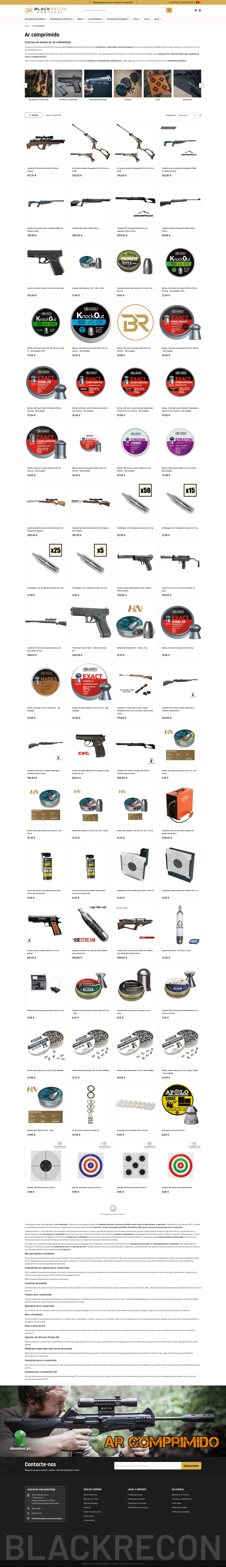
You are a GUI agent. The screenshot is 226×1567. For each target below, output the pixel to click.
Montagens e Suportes (61, 19)
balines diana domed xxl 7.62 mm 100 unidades (45, 1070)
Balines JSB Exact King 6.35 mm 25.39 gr (177, 648)
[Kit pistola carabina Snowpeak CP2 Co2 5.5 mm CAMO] (91, 142)
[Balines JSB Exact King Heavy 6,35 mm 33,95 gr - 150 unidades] (180, 322)
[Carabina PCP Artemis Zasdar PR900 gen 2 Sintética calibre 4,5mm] (46, 745)
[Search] (169, 10)
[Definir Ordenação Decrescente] (200, 115)
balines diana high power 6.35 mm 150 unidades (90, 1070)
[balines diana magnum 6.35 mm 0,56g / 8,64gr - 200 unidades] (180, 1045)
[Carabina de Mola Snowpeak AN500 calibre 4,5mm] (180, 202)
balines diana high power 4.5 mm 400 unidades (135, 1070)
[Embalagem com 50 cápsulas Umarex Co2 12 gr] (135, 502)
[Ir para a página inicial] (45, 10)
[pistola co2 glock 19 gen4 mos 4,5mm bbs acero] (46, 262)
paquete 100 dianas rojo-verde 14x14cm (177, 1187)
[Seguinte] (201, 85)
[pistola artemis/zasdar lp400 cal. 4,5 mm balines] (46, 925)
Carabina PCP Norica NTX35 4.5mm (85, 228)
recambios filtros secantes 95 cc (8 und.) (132, 1130)
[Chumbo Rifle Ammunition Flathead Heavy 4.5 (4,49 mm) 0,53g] (180, 985)
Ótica (135, 19)
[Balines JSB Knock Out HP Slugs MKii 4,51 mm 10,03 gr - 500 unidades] (91, 322)
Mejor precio (89, 1516)
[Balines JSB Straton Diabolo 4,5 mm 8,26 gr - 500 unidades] (180, 442)
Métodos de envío (91, 1499)
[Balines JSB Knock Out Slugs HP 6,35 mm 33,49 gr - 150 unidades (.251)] (46, 322)
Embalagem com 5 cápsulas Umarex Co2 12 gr (89, 588)
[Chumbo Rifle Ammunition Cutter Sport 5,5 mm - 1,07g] (91, 985)
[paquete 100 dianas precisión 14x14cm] (135, 1162)
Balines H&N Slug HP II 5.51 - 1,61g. (40, 1130)
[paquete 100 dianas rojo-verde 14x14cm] (180, 1162)
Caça (146, 19)
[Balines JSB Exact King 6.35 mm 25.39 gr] (180, 622)
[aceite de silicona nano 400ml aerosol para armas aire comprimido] (46, 865)
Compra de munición (136, 1499)
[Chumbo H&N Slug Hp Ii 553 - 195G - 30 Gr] (91, 262)
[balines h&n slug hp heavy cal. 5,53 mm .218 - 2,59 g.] (46, 805)
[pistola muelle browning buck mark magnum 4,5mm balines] (135, 562)
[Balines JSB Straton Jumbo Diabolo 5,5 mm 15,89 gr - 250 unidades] (135, 442)
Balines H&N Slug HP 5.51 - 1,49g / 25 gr (132, 648)
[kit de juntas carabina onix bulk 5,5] (91, 1105)
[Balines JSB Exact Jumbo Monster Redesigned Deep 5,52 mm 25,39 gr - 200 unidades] (180, 382)
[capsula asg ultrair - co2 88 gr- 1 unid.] (180, 925)
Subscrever (191, 1465)
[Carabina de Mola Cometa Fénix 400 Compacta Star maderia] (91, 502)
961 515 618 (175, 2)
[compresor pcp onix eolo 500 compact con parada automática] (180, 805)
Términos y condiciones (181, 1499)
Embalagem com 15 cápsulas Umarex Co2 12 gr (180, 528)
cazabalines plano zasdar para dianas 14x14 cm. (180, 890)
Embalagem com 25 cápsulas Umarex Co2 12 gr (45, 588)
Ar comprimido (95, 19)
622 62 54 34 (188, 2)
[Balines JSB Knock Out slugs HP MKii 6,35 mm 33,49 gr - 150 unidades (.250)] (180, 262)
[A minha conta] (196, 10)
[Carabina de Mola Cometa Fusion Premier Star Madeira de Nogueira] (46, 502)
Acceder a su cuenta (180, 1494)
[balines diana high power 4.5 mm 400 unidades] (135, 1045)
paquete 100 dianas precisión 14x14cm (131, 1187)
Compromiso (89, 1520)
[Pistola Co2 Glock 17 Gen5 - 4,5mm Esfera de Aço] (91, 622)
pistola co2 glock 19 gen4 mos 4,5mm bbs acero (45, 288)
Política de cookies (179, 1507)
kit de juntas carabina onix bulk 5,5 (85, 1130)
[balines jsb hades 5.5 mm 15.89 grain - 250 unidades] (46, 682)
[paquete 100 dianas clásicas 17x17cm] (46, 1162)
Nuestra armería (90, 1494)
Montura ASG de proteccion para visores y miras (45, 1010)
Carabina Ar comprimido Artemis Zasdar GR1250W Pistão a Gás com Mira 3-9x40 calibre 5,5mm (135, 711)
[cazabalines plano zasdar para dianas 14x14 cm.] (180, 865)
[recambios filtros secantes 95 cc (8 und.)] (135, 1105)
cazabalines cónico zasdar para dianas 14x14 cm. (135, 890)
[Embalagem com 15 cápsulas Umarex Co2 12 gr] (180, 502)
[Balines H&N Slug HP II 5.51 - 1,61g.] (46, 1105)
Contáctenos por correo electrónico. (47, 1518)
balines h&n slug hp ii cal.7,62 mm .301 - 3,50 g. (90, 830)
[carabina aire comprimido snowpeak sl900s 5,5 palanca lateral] (46, 202)
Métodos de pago (91, 1503)
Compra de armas (135, 1494)
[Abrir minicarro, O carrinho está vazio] (200, 10)
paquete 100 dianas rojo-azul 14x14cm (86, 1187)
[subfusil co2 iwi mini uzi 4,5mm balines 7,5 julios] (180, 562)
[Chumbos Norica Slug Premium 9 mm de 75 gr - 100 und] (135, 262)
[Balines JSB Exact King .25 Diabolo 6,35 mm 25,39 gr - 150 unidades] (46, 382)
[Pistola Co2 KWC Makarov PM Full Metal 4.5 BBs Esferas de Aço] (91, 745)
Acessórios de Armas (34, 19)
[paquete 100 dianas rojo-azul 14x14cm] (91, 1162)
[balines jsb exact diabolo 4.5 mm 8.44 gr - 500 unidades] (91, 682)
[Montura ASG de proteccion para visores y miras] (46, 985)
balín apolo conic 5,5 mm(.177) (173, 1130)
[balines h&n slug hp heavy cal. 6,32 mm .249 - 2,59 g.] (180, 745)
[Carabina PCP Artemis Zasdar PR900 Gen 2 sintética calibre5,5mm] (180, 682)
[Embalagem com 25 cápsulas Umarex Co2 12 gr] (46, 562)
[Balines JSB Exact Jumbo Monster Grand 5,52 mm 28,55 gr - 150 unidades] (91, 382)
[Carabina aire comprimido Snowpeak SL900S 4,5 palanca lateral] (180, 142)
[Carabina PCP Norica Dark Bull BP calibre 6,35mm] (46, 142)
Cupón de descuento (92, 1511)
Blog (156, 19)
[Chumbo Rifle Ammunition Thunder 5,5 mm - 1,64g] (135, 985)
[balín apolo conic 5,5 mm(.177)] (180, 1105)
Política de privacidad (180, 1511)
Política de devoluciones (138, 1507)
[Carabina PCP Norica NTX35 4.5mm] (91, 202)
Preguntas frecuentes (137, 1503)
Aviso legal (176, 1503)
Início (27, 26)
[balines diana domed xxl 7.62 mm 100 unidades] (46, 1045)
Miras (80, 19)
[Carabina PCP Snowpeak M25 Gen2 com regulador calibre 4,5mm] (135, 202)
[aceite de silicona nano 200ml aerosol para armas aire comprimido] (91, 865)
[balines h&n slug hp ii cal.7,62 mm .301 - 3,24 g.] (135, 805)
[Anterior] (24, 85)
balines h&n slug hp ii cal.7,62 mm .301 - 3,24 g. (135, 830)
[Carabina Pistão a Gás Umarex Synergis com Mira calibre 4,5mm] (46, 622)
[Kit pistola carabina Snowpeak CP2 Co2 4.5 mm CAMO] (135, 142)
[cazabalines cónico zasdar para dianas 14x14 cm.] (135, 865)
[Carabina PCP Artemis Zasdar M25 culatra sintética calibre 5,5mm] (135, 745)
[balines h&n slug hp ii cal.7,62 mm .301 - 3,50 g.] (91, 805)
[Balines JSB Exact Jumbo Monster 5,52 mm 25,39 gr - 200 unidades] (46, 442)
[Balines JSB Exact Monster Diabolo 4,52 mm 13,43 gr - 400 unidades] (91, 442)
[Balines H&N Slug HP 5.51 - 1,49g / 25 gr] (135, 622)
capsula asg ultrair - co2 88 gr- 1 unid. (176, 950)
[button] (33, 115)
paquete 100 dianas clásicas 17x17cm (41, 1187)
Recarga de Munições (117, 19)
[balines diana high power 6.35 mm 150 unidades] (91, 1045)
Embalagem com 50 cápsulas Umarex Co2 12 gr (135, 528)
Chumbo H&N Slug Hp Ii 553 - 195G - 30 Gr (88, 288)
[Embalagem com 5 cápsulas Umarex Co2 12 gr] (91, 562)
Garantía (87, 1507)
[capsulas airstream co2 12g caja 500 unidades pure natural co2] (91, 925)
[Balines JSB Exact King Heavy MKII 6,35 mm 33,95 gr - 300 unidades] (135, 322)
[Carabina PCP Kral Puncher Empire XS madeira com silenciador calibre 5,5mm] (135, 925)
